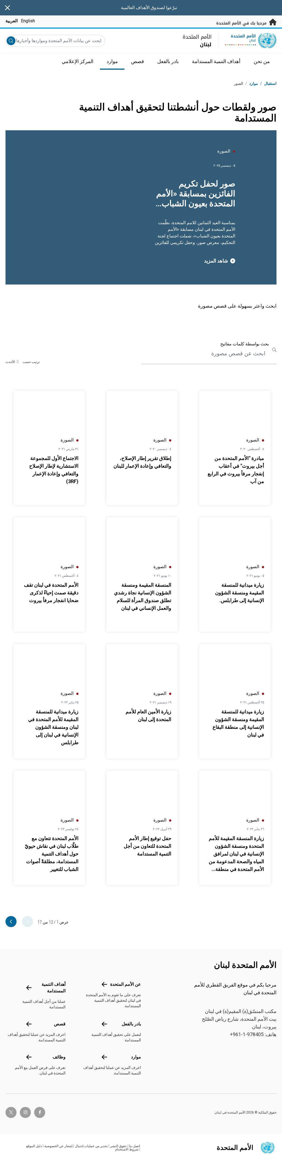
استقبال (270, 83)
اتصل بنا (134, 1146)
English (28, 20)
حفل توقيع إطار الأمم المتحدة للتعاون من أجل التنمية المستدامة (147, 846)
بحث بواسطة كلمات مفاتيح (244, 343)
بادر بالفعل (131, 1023)
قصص (60, 1023)
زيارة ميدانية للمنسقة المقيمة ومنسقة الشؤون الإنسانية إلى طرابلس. (239, 592)
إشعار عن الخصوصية (58, 1146)
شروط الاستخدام (127, 1149)
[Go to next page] (11, 921)
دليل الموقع (34, 1146)
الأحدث (10, 362)
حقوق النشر (118, 1146)
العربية (12, 20)
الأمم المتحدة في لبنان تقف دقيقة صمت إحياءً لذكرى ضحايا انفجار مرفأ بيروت (51, 592)
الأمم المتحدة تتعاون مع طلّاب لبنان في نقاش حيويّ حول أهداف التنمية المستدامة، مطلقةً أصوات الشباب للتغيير (51, 853)
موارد (136, 1057)
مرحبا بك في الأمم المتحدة (242, 23)
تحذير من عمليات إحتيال (91, 1146)
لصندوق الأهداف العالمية (143, 7)
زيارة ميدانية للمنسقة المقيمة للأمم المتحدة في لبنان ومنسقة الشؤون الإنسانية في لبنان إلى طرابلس (53, 727)
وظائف (59, 1057)
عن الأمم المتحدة (125, 984)
